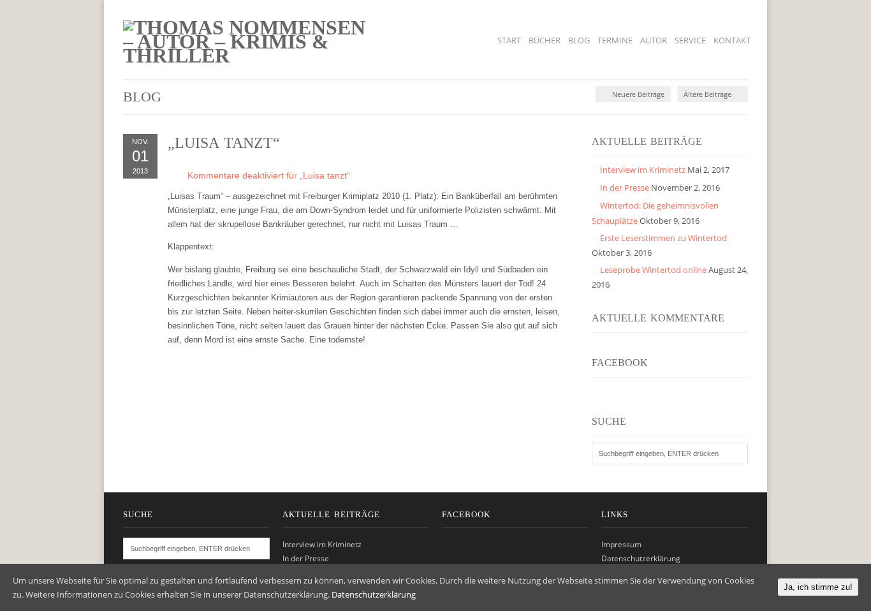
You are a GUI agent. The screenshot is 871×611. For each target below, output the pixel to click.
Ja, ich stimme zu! (818, 587)
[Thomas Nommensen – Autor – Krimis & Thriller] (248, 55)
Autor (653, 40)
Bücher (544, 40)
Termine (615, 40)
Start (509, 40)
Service (690, 40)
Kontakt (732, 40)
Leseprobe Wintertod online (653, 270)
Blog (579, 40)
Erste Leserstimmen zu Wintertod (663, 238)
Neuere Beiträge (637, 94)
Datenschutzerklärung (640, 558)
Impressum (621, 544)
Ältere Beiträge (708, 94)
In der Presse (624, 187)
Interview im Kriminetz (642, 169)
